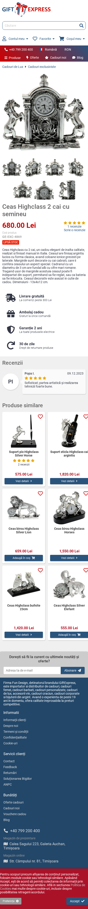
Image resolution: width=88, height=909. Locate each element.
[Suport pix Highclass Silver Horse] (24, 431)
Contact (9, 761)
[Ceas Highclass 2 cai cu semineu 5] (22, 190)
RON (68, 49)
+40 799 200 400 (21, 49)
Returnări (9, 773)
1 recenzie (74, 226)
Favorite (45, 39)
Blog (80, 57)
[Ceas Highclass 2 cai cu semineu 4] (76, 167)
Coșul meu (74, 39)
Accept (75, 901)
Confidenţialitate (15, 737)
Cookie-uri (10, 743)
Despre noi (10, 726)
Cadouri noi (58, 57)
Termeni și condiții (15, 731)
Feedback (10, 767)
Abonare (70, 670)
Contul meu (17, 39)
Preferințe (8, 901)
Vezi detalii (22, 481)
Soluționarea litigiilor (17, 778)
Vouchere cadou (14, 814)
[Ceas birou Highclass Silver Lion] (24, 508)
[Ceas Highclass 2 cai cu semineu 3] (54, 167)
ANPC (7, 784)
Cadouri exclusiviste (42, 67)
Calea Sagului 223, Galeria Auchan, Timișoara (34, 846)
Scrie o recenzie (74, 230)
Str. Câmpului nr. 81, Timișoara (33, 861)
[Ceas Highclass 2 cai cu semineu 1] (11, 167)
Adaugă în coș (21, 558)
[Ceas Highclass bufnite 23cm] (24, 584)
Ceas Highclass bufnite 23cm (23, 607)
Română (51, 49)
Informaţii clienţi (14, 720)
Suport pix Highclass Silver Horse (24, 453)
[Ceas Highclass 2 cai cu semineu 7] (65, 190)
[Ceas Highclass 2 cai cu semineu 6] (44, 190)
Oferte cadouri (13, 802)
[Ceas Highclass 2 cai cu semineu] (44, 113)
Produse (15, 58)
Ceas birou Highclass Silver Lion (24, 530)
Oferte (34, 57)
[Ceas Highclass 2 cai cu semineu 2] (33, 167)
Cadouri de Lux (12, 67)
